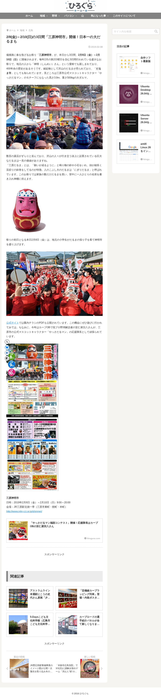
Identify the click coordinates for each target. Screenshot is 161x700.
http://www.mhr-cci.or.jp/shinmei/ (24, 511)
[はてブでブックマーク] (7, 352)
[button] (7, 358)
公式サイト (12, 322)
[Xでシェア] (7, 341)
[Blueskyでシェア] (7, 347)
